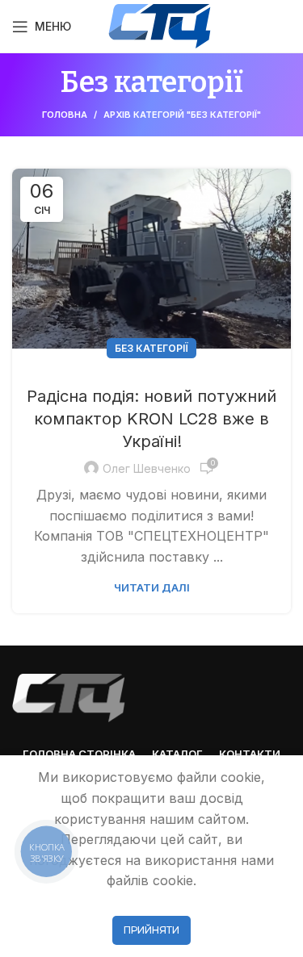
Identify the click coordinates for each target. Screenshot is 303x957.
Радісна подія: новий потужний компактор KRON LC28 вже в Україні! (151, 419)
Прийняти (151, 930)
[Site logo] (159, 25)
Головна (64, 114)
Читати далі (152, 588)
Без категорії (151, 348)
